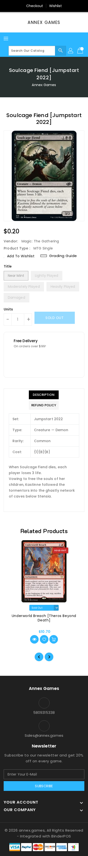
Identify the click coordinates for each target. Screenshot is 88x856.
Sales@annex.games (44, 735)
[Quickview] (34, 639)
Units (8, 309)
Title (8, 266)
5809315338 (44, 712)
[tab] (44, 394)
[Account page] (71, 51)
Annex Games (44, 22)
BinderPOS (61, 836)
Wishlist (55, 5)
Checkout (34, 5)
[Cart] (81, 51)
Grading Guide (63, 255)
